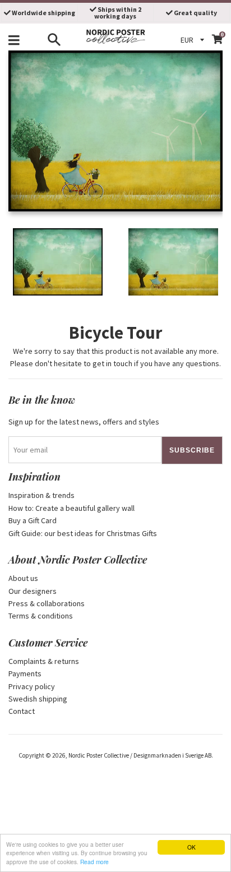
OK (191, 847)
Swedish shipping (37, 699)
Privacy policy (31, 686)
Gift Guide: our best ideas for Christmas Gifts (82, 533)
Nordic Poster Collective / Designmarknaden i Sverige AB (139, 755)
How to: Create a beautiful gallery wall (71, 508)
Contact (21, 711)
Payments (24, 673)
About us (23, 578)
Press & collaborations (46, 603)
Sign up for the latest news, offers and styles (83, 422)
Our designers (32, 591)
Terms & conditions (40, 616)
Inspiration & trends (41, 495)
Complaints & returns (43, 661)
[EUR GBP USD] (194, 40)
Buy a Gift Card (32, 520)
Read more (94, 861)
